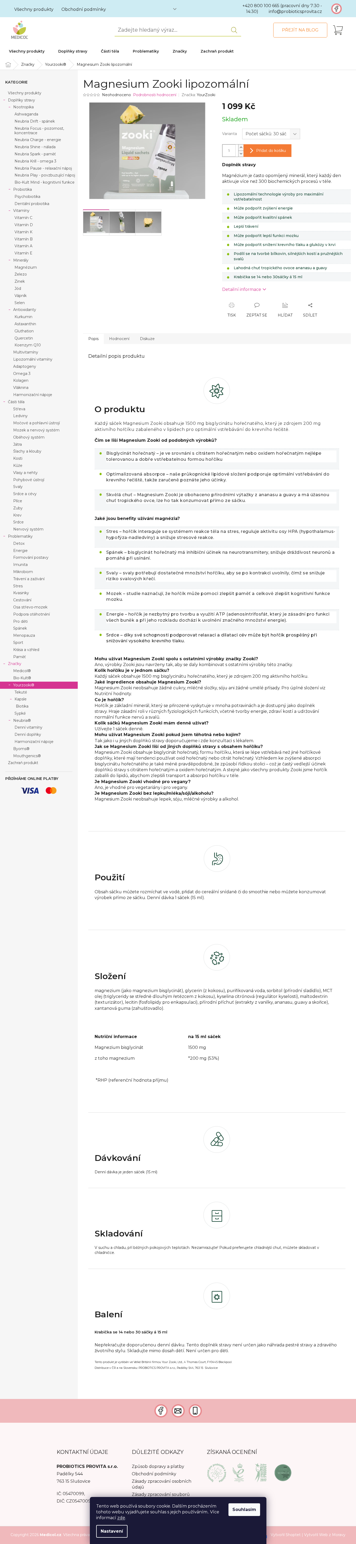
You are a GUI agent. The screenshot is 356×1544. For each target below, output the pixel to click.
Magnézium (25, 267)
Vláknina (20, 387)
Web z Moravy (332, 1534)
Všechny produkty (33, 9)
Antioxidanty (24, 309)
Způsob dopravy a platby (158, 1466)
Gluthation (24, 331)
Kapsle (20, 699)
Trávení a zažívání (29, 578)
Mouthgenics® (27, 756)
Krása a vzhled (26, 649)
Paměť (19, 656)
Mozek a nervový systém (36, 430)
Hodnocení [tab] (119, 338)
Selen (19, 302)
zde (121, 1517)
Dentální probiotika (31, 203)
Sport (18, 642)
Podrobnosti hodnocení (154, 94)
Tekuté (20, 692)
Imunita (20, 564)
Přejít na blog (300, 29)
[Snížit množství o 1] (240, 154)
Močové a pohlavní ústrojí (36, 423)
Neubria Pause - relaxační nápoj (43, 168)
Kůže (17, 465)
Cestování (22, 600)
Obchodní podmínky (83, 9)
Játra (17, 444)
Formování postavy (30, 557)
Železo (20, 274)
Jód (17, 288)
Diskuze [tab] (147, 338)
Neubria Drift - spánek (34, 121)
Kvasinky (21, 592)
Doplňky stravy (21, 100)
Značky (14, 663)
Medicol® (22, 670)
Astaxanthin (25, 324)
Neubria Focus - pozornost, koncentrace (39, 130)
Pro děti (20, 621)
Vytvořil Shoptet (286, 1534)
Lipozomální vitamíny (32, 359)
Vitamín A (23, 246)
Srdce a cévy (25, 493)
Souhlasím (244, 1509)
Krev (17, 515)
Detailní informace (241, 289)
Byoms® (21, 748)
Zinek (19, 281)
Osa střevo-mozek (30, 607)
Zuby (18, 508)
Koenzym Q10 (27, 345)
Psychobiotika (27, 196)
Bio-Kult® (22, 678)
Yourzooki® (23, 685)
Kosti (17, 458)
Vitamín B (23, 239)
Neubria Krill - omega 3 (35, 161)
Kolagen (20, 380)
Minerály (20, 260)
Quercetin (23, 338)
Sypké (20, 713)
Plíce (17, 501)
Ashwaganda (26, 114)
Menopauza (24, 635)
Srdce (18, 522)
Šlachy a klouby (27, 451)
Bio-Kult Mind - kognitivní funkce (44, 182)
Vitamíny (21, 210)
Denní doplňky (27, 734)
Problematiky (20, 536)
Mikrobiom (23, 571)
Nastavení (112, 1531)
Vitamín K (23, 232)
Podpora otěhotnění (31, 614)
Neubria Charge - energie (37, 139)
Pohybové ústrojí (28, 479)
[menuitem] (27, 51)
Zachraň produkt (23, 762)
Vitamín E (23, 253)
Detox (19, 543)
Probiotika (22, 189)
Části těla (16, 401)
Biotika (22, 706)
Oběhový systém (29, 437)
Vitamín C (23, 217)
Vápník (20, 295)
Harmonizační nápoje (32, 394)
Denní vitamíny (28, 727)
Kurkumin (23, 316)
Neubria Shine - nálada (35, 147)
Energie (20, 550)
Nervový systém (28, 529)
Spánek (20, 628)
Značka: (198, 94)
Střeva (19, 409)
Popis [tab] (93, 338)
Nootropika (23, 107)
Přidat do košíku (271, 150)
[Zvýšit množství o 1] (240, 148)
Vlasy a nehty (25, 472)
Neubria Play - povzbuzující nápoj (44, 175)
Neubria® (22, 720)
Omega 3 (22, 373)
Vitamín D (23, 224)
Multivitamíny (25, 352)
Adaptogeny (24, 366)
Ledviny (20, 415)
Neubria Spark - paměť (35, 154)
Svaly (18, 486)
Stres (18, 586)
